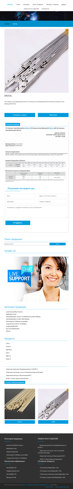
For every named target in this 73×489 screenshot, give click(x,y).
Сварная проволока (12, 451)
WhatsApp (53, 115)
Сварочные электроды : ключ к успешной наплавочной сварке (24, 372)
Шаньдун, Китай (11, 477)
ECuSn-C (8, 346)
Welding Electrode (11, 314)
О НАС (18, 4)
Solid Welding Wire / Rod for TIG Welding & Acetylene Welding (23, 316)
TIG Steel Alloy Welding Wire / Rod (49, 467)
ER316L (27, 128)
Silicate (8, 331)
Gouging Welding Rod (12, 326)
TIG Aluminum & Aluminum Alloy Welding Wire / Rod (54, 474)
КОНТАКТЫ (45, 9)
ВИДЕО (63, 4)
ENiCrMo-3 (9, 349)
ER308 (53, 422)
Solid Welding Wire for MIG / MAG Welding (17, 319)
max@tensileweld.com (12, 471)
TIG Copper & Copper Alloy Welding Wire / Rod (52, 477)
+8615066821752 (11, 467)
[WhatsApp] (36, 279)
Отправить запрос (20, 115)
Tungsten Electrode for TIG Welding (16, 324)
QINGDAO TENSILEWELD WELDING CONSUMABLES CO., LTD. (36, 485)
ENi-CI (7, 353)
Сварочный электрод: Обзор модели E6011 (19, 375)
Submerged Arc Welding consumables (17, 321)
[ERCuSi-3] (20, 404)
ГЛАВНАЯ (10, 4)
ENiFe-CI (8, 356)
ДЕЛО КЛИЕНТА (38, 4)
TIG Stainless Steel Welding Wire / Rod (50, 471)
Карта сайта (49, 487)
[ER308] (53, 404)
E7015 (8, 343)
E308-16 (8, 359)
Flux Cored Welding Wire (12, 328)
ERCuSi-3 (20, 422)
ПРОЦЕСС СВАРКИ (52, 4)
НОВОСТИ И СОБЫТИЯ (31, 9)
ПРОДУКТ (26, 4)
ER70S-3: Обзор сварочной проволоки (17, 378)
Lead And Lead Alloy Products (14, 312)
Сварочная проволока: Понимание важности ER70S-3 (22, 369)
